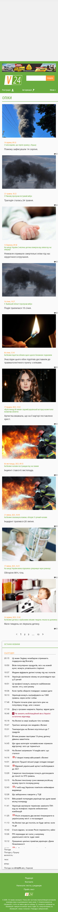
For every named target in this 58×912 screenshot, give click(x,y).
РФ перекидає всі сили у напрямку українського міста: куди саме (28, 835)
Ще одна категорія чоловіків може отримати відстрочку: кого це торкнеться (32, 745)
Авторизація (27, 90)
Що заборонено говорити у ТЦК (26, 794)
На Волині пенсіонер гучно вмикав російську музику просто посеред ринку (32, 781)
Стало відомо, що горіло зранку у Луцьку (20, 145)
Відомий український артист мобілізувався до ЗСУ (33, 767)
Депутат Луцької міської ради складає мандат (33, 761)
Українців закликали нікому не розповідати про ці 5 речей (33, 678)
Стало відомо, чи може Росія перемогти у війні (33, 829)
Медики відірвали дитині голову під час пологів (33, 672)
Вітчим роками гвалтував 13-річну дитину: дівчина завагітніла (31, 737)
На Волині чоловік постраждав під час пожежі (21, 466)
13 (38, 634)
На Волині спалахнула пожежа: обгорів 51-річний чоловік (25, 517)
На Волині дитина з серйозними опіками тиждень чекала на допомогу (30, 620)
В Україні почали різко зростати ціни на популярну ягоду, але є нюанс (30, 703)
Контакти (29, 881)
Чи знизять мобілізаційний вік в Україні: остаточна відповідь (31, 715)
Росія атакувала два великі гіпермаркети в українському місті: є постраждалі (33, 817)
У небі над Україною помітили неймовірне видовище (33, 788)
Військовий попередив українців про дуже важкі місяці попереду (34, 800)
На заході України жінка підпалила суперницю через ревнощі (27, 568)
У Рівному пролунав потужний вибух (18, 196)
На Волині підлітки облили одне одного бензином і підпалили (28, 355)
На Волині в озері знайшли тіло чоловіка (30, 720)
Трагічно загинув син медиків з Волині (29, 724)
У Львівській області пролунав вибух (18, 304)
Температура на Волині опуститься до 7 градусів (30, 730)
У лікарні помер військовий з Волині (31, 757)
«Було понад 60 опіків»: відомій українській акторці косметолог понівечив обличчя (28, 410)
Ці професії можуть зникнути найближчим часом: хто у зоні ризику (31, 685)
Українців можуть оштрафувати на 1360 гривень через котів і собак (30, 696)
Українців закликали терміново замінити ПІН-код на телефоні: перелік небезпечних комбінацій (32, 808)
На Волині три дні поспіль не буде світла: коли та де (33, 824)
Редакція (29, 877)
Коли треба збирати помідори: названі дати (32, 690)
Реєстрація (6, 90)
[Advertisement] (29, 30)
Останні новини (12, 644)
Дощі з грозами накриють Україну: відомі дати (33, 709)
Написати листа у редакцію (29, 885)
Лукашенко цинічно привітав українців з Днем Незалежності (33, 842)
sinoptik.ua (19, 867)
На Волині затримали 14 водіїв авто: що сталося (30, 752)
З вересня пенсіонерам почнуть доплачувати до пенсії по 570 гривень (33, 774)
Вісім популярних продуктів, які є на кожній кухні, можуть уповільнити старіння (32, 666)
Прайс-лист (29, 889)
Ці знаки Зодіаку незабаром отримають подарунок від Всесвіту (30, 659)
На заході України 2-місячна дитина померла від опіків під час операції (28, 248)
